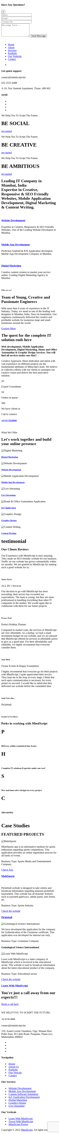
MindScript (27, 1129)
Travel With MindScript (21, 1121)
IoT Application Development (24, 1097)
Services (12, 50)
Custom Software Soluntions (23, 1094)
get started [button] (6, 131)
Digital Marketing (11, 265)
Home (11, 44)
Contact (12, 59)
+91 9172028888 (9, 420)
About (11, 47)
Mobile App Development (15, 244)
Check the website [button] (10, 911)
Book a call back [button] (10, 1004)
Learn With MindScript (14, 985)
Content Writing (8, 533)
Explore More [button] (8, 328)
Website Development (13, 220)
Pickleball (6, 917)
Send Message (38, 36)
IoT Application (8, 508)
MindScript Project (18, 1124)
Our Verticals (14, 56)
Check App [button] (7, 869)
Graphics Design (9, 520)
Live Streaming (8, 495)
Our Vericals (15, 1072)
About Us (14, 1066)
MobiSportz (8, 876)
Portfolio (12, 53)
